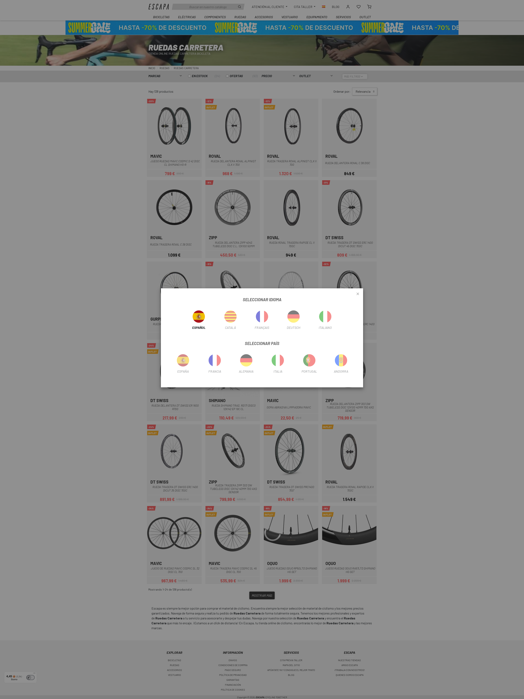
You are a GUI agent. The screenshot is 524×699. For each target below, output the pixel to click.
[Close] (358, 294)
